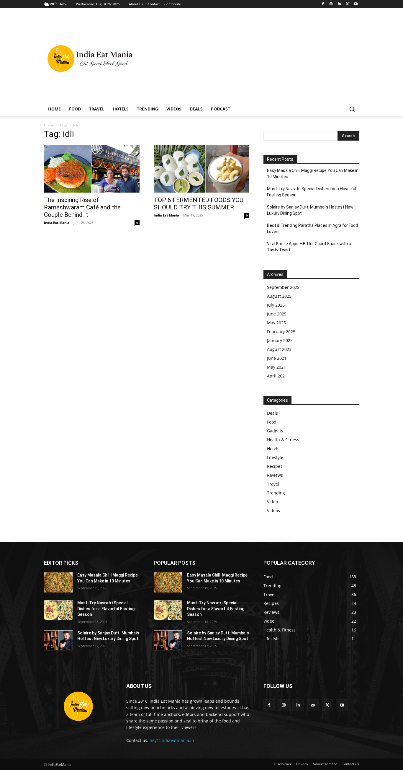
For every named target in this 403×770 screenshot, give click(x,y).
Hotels (273, 448)
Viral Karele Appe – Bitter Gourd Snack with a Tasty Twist (309, 246)
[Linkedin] (339, 4)
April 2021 (277, 376)
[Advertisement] (248, 58)
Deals (272, 413)
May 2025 (276, 322)
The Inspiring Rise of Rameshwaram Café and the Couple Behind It (82, 207)
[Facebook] (323, 4)
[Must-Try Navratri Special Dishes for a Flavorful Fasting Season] (58, 610)
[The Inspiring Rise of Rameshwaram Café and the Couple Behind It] (92, 169)
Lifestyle (275, 457)
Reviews (275, 475)
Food (271, 422)
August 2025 (279, 296)
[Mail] (313, 705)
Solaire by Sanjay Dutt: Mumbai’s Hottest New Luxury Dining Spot (310, 210)
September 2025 (283, 287)
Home (49, 125)
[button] (352, 109)
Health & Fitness (283, 439)
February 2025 (281, 331)
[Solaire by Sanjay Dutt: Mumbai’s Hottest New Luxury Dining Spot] (58, 640)
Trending (276, 493)
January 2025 (280, 340)
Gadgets (275, 431)
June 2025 (276, 314)
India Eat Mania (56, 222)
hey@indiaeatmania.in (172, 740)
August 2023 (279, 349)
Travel (273, 484)
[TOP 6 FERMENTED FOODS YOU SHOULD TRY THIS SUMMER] (201, 169)
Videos (273, 510)
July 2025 (276, 305)
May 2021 (276, 367)
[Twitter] (347, 4)
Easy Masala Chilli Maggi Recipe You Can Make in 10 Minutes (312, 173)
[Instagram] (331, 4)
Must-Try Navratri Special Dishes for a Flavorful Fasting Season (311, 191)
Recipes (274, 466)
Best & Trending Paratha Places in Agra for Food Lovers (312, 228)
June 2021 (276, 358)
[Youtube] (355, 4)
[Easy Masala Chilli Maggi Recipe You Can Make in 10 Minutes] (58, 582)
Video (272, 501)
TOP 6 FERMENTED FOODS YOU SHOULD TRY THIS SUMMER (198, 203)
